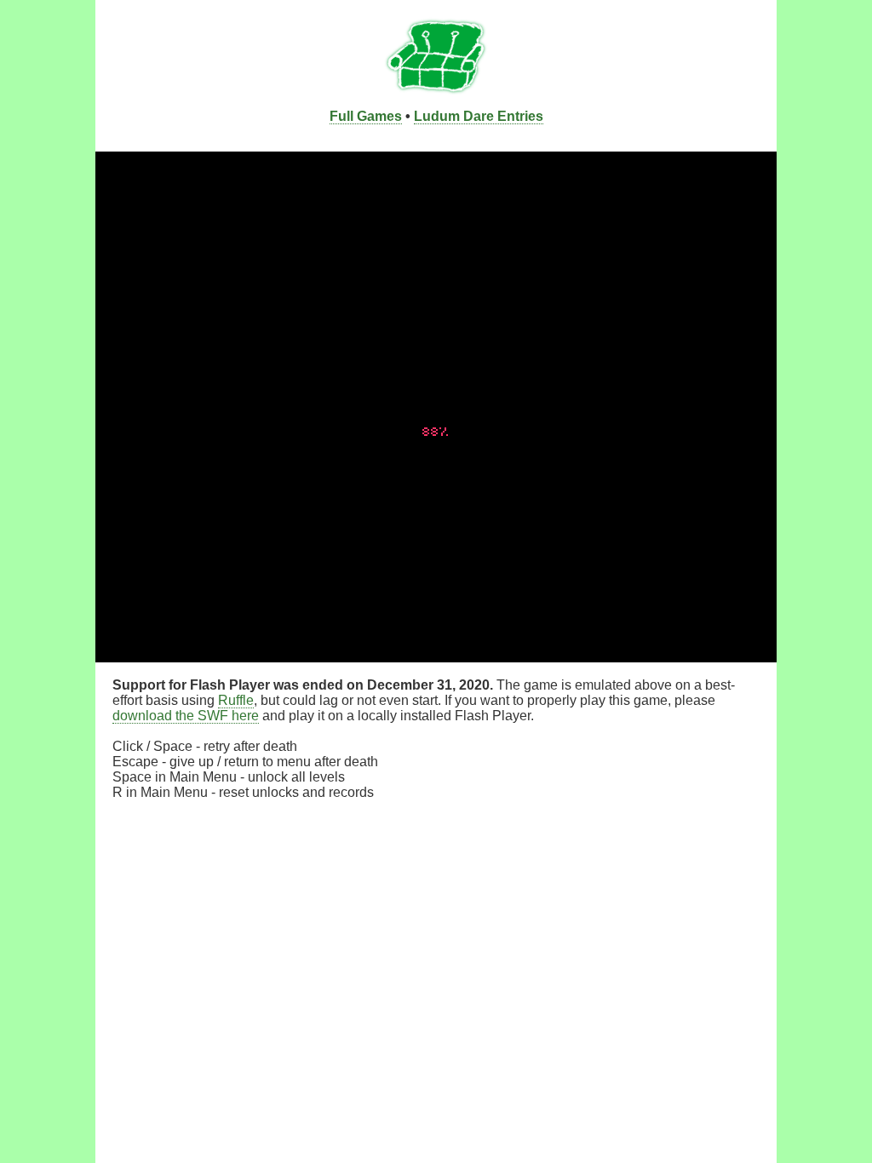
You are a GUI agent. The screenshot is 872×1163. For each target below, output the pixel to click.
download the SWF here (185, 715)
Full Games (366, 116)
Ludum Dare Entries (478, 116)
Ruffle (236, 700)
